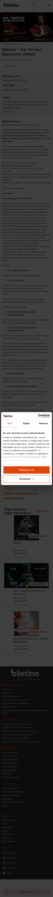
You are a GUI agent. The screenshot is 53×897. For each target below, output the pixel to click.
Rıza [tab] (9, 423)
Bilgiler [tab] (26, 423)
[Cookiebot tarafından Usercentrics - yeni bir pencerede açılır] (38, 416)
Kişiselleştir (25, 479)
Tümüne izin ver (26, 470)
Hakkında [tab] (43, 423)
